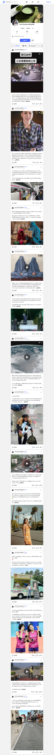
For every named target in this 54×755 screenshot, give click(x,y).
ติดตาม (25, 40)
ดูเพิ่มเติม (28, 101)
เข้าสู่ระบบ (48, 2)
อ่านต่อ (26, 565)
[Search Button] (7, 2)
